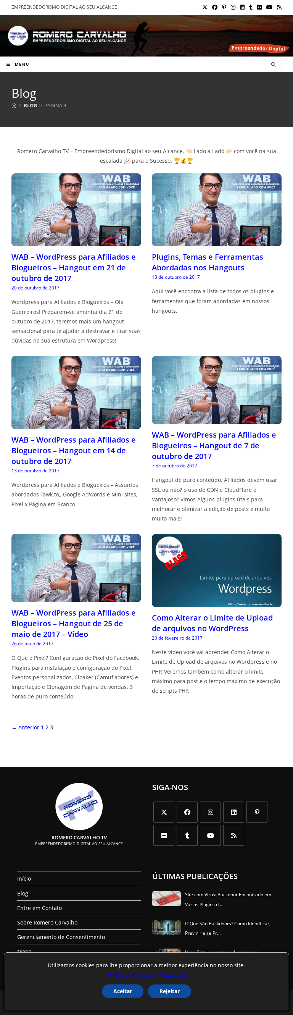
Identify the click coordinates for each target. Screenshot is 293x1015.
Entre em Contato (39, 908)
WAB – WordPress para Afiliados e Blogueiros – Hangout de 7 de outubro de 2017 (214, 445)
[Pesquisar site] (273, 65)
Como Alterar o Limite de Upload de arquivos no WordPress (212, 623)
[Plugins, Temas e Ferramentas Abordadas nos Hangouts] (217, 241)
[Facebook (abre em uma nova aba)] (215, 7)
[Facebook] (187, 812)
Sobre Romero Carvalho (47, 922)
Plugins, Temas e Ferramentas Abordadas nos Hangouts (207, 262)
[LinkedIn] (233, 812)
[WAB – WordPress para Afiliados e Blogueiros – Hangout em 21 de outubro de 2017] (76, 241)
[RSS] (233, 835)
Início (24, 878)
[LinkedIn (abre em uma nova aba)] (242, 7)
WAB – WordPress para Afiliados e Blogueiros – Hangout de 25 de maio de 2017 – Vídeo (73, 623)
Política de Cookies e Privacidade (146, 974)
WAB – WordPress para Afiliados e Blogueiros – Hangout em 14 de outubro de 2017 (73, 450)
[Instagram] (210, 812)
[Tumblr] (187, 835)
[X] (163, 812)
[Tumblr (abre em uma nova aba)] (251, 7)
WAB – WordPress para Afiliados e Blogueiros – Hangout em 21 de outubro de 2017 (73, 267)
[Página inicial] (13, 105)
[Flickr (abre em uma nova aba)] (259, 7)
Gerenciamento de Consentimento (61, 937)
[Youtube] (210, 835)
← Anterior (25, 727)
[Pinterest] (256, 812)
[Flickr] (163, 835)
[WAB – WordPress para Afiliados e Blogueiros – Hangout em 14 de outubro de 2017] (76, 424)
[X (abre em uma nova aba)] (205, 7)
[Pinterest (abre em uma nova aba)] (224, 7)
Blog (22, 893)
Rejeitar (169, 991)
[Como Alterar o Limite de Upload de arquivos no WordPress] (217, 602)
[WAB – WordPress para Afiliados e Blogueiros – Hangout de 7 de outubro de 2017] (217, 419)
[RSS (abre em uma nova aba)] (278, 7)
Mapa (24, 951)
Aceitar (122, 991)
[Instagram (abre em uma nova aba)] (233, 7)
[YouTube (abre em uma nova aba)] (269, 7)
